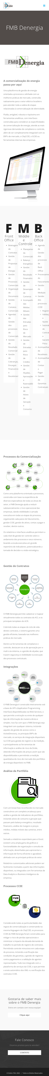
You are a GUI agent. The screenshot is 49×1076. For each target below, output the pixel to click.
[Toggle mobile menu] (44, 5)
